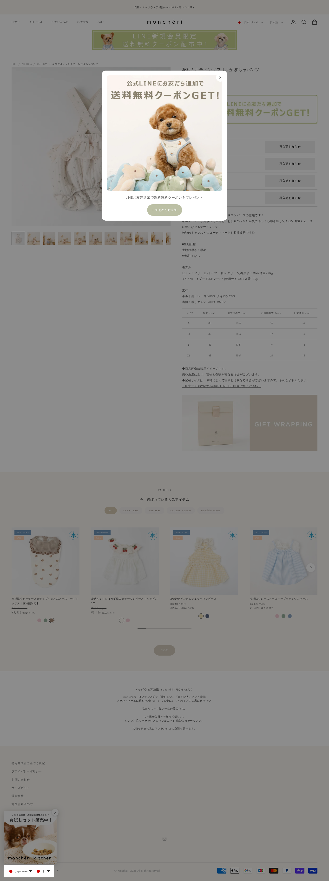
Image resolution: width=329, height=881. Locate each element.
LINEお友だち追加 (164, 210)
